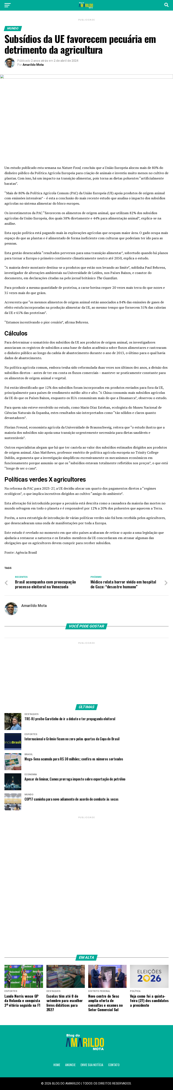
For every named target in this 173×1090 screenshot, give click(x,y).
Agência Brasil (26, 552)
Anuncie (70, 1065)
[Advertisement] (86, 671)
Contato (113, 1065)
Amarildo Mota (33, 64)
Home (56, 1065)
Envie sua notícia (92, 1065)
